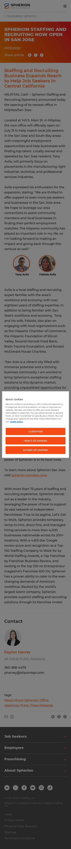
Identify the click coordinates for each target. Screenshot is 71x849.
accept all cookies (35, 450)
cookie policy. (16, 421)
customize (35, 431)
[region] (35, 424)
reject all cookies (35, 440)
